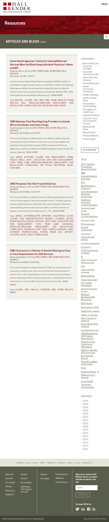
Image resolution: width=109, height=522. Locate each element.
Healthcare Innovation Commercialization (89, 202)
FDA (83, 266)
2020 (85, 420)
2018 (85, 426)
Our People (10, 482)
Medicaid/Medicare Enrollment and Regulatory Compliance (42, 104)
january (39, 221)
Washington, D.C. (87, 463)
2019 (85, 423)
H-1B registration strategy (89, 251)
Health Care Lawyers (90, 311)
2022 (85, 413)
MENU (105, 4)
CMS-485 (34, 289)
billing (19, 100)
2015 (85, 436)
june (53, 221)
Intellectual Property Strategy (88, 209)
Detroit (42, 463)
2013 (85, 442)
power (44, 232)
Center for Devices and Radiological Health (89, 261)
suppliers (15, 167)
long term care (19, 162)
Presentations (62, 474)
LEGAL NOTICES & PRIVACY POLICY (95, 519)
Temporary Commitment (87, 385)
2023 (85, 410)
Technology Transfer (88, 220)
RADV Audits (86, 303)
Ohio (70, 229)
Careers (24, 474)
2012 (85, 446)
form (70, 157)
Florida (59, 218)
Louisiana (67, 224)
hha (41, 100)
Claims (28, 100)
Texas (30, 234)
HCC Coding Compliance (86, 284)
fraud (13, 159)
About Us (9, 474)
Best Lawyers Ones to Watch (89, 325)
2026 (85, 401)
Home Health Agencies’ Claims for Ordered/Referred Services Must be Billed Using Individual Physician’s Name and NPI (41, 64)
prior (53, 232)
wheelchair (41, 234)
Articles (44, 474)
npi (39, 105)
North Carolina (58, 229)
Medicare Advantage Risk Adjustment (88, 297)
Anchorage (19, 463)
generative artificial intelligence (88, 271)
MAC (23, 102)
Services (9, 478)
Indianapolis (51, 463)
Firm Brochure (62, 482)
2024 (85, 407)
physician (47, 105)
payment (15, 232)
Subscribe (91, 150)
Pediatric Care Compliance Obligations (88, 344)
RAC (60, 232)
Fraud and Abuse (88, 372)
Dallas (28, 463)
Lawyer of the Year (89, 315)
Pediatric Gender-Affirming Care (89, 351)
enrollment (58, 157)
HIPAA (22, 159)
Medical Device (88, 276)
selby (63, 105)
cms (36, 100)
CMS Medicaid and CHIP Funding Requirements (89, 336)
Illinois (30, 221)
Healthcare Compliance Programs (89, 290)
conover (45, 289)
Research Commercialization (89, 215)
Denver (35, 463)
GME (83, 173)
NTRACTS (9, 495)
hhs (47, 100)
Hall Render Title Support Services (26, 489)
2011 (85, 449)
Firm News (45, 478)
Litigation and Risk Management (53, 159)
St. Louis (77, 463)
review (69, 232)
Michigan (29, 229)
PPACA (48, 165)
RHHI (56, 105)
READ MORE (57, 95)
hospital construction (86, 228)
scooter (14, 234)
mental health (87, 381)
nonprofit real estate (87, 238)
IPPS (83, 183)
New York (41, 229)
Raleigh (69, 463)
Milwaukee (61, 463)
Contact (24, 478)
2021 (85, 417)
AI (82, 257)
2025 (85, 404)
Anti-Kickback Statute (87, 357)
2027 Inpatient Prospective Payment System (89, 167)
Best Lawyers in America (88, 319)
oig (98, 372)
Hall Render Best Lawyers (89, 330)
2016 (85, 433)
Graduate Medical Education (89, 177)
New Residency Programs (88, 187)
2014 (85, 439)
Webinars (60, 478)
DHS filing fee (86, 247)
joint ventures (86, 234)
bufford (28, 157)
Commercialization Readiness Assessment (89, 194)
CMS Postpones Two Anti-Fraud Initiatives (33, 183)
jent (29, 159)
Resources (10, 490)
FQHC (83, 368)
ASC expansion (88, 224)
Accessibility (26, 482)
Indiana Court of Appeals (88, 376)
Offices (8, 486)
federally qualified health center (89, 362)
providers (59, 165)
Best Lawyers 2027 (90, 307)
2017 (85, 430)
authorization (31, 215)
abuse (19, 157)
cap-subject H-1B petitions (90, 243)
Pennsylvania (30, 232)
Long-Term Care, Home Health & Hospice (38, 72)
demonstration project (39, 218)
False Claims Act (89, 279)
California (59, 215)
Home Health (58, 100)
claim (69, 215)
